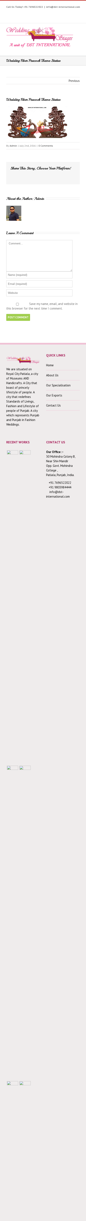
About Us (52, 375)
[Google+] (54, 13)
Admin (13, 145)
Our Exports (54, 395)
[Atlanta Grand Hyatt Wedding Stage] (25, 922)
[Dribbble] (60, 13)
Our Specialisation (58, 385)
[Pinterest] (41, 13)
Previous (74, 81)
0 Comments (45, 145)
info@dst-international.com (63, 6)
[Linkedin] (67, 13)
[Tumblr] (47, 13)
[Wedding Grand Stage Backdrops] (25, 607)
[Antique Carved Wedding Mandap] (12, 607)
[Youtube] (28, 13)
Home (50, 365)
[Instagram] (34, 13)
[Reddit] (52, 174)
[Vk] (58, 174)
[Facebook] (15, 13)
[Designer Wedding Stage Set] (12, 922)
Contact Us (53, 405)
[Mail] (65, 174)
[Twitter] (21, 13)
